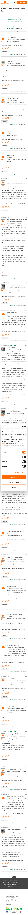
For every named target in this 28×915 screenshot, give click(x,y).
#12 (26, 408)
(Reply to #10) (12, 345)
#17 (26, 584)
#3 (26, 58)
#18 (26, 611)
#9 (26, 282)
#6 (26, 152)
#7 (26, 178)
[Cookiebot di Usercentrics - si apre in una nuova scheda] (20, 426)
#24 (26, 794)
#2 (26, 35)
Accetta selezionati (14, 482)
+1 (3, 48)
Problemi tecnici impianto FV (14, 19)
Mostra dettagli (19, 472)
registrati (11, 28)
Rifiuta (14, 487)
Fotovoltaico (18, 17)
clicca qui (14, 447)
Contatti (11, 880)
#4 (26, 95)
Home (8, 17)
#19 (26, 643)
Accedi (7, 28)
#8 (26, 217)
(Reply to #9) (12, 310)
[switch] (24, 457)
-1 (7, 48)
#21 (26, 704)
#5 (26, 129)
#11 (26, 345)
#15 (26, 529)
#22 (26, 731)
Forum (12, 17)
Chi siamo (6, 880)
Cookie (8, 882)
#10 (26, 310)
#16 (26, 554)
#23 (26, 766)
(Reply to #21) (12, 731)
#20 (26, 676)
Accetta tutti (14, 477)
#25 (26, 827)
